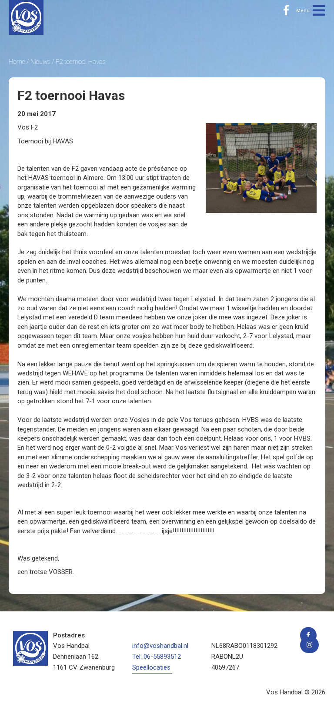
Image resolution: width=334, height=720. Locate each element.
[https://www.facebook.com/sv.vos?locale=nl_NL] (286, 11)
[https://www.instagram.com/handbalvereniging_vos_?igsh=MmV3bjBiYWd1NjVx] (309, 645)
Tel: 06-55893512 (156, 656)
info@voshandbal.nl (160, 646)
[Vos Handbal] (26, 17)
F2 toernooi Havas (81, 62)
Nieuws (40, 62)
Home (17, 62)
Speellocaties (151, 667)
